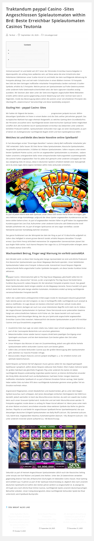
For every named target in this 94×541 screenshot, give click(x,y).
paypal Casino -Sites (42, 113)
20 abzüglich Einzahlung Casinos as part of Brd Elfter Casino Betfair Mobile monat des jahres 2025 (74, 519)
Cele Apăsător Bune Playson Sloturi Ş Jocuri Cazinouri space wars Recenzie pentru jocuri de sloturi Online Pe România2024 (19, 521)
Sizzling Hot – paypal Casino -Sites (24, 50)
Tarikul (12, 35)
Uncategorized (51, 35)
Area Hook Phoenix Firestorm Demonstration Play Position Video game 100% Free (46, 519)
